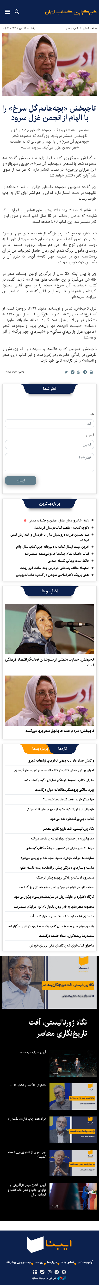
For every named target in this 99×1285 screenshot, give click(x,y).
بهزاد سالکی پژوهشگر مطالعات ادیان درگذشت (64, 789)
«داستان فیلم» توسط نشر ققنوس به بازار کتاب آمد (62, 916)
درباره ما (52, 1262)
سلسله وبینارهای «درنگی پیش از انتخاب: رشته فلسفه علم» (56, 867)
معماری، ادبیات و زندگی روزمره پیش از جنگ (65, 877)
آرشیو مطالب (85, 1262)
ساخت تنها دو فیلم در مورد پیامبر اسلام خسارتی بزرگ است (56, 887)
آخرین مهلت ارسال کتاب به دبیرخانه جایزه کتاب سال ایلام (52, 546)
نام (92, 414)
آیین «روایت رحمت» (33, 1052)
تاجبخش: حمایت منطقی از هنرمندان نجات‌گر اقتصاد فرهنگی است (49, 662)
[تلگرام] (57, 1272)
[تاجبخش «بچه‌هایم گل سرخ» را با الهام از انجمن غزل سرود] (49, 64)
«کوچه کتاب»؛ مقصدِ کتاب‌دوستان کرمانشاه (61, 527)
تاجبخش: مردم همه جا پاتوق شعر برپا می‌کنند (59, 731)
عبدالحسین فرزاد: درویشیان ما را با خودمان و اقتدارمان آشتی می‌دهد (49, 537)
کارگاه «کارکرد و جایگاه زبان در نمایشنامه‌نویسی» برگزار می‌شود (54, 897)
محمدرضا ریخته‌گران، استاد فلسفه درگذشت (66, 936)
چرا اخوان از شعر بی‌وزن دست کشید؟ (27, 1154)
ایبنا (71, 16)
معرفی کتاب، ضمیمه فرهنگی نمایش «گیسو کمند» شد (59, 780)
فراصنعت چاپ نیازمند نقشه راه (27, 1118)
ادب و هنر (72, 28)
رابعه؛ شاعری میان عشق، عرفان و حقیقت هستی (59, 520)
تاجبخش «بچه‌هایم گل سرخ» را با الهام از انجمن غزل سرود (49, 113)
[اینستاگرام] (49, 1272)
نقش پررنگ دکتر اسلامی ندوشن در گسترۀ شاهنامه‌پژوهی (52, 575)
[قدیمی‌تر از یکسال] (49, 629)
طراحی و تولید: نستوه (44, 1278)
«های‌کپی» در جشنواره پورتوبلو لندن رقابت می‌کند (62, 838)
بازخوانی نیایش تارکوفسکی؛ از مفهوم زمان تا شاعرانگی (59, 809)
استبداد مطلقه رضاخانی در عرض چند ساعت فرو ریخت (54, 568)
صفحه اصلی (90, 28)
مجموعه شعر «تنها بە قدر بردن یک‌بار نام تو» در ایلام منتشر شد (54, 906)
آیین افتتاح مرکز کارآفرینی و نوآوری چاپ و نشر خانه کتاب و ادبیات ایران (27, 1189)
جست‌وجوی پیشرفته (18, 1262)
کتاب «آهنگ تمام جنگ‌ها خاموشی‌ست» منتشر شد (57, 553)
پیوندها (39, 1262)
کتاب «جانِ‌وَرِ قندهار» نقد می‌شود (72, 819)
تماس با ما (67, 1262)
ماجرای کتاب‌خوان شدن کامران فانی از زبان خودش (62, 945)
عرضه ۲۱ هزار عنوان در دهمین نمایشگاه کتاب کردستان (60, 848)
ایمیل (90, 435)
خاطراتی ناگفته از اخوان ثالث (28, 1085)
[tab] (62, 749)
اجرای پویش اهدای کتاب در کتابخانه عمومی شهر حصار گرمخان (54, 770)
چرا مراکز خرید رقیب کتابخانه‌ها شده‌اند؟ (68, 799)
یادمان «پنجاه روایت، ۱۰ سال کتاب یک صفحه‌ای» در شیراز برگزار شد (51, 926)
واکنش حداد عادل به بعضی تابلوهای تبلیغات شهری (60, 760)
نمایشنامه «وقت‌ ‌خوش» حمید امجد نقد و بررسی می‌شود (57, 858)
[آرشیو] (35, 1272)
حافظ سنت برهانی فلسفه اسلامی (68, 560)
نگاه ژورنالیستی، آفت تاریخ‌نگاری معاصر (68, 829)
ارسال (21, 480)
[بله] (42, 1272)
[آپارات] (64, 1272)
